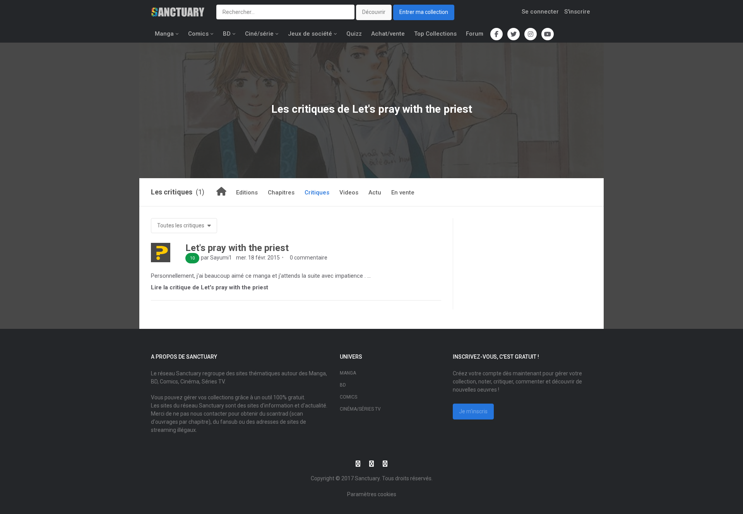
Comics (198, 33)
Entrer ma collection (423, 12)
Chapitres (281, 192)
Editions (247, 192)
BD (227, 33)
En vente (402, 192)
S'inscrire (577, 11)
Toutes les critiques (181, 225)
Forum (474, 33)
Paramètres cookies (371, 494)
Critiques (317, 192)
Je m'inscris (473, 411)
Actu (374, 192)
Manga (164, 33)
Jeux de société (310, 33)
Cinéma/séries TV (360, 409)
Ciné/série (259, 33)
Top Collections (435, 33)
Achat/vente (388, 33)
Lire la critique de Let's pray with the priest (209, 287)
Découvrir (373, 12)
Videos (348, 192)
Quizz (354, 33)
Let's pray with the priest (237, 247)
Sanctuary (367, 478)
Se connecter (540, 11)
